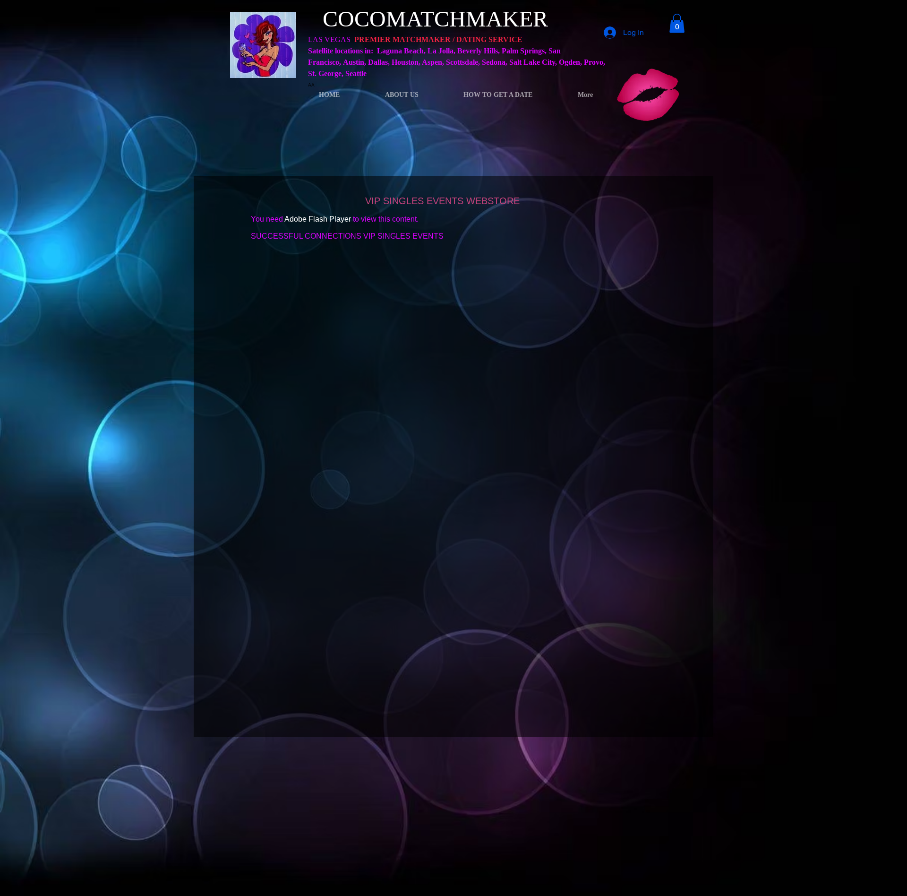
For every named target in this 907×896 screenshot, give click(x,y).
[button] (677, 23)
